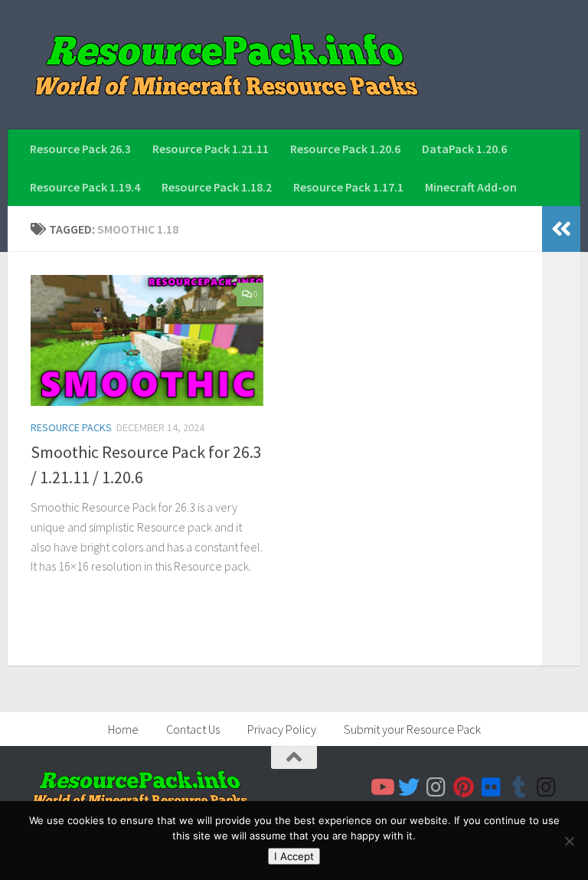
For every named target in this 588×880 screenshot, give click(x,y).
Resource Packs (71, 427)
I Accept (294, 856)
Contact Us (193, 729)
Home (123, 729)
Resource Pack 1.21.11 (210, 148)
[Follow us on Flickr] (491, 787)
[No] (569, 841)
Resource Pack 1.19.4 (85, 187)
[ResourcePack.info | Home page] (227, 65)
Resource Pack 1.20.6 (345, 148)
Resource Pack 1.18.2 (217, 187)
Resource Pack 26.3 (80, 148)
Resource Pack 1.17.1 (348, 187)
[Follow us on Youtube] (381, 787)
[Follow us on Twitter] (409, 787)
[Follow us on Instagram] (436, 787)
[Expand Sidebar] (561, 229)
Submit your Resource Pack (412, 729)
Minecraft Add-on (471, 187)
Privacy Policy (281, 729)
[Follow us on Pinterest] (464, 787)
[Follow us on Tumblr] (519, 787)
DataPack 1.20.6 (464, 148)
